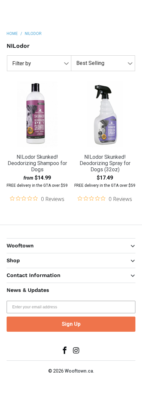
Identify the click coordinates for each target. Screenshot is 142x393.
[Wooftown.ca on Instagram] (77, 351)
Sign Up (71, 324)
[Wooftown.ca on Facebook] (65, 351)
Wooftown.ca (79, 371)
